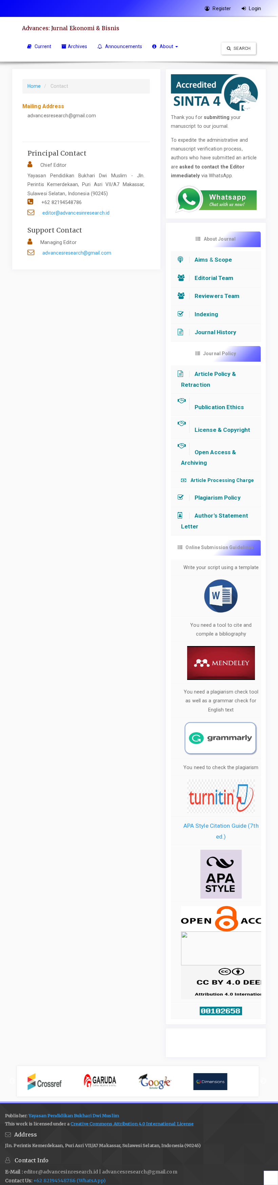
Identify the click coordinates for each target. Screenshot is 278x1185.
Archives (77, 46)
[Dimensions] (221, 1081)
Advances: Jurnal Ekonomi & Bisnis (70, 28)
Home (34, 86)
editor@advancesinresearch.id (76, 213)
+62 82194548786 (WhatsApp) (69, 1181)
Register (221, 8)
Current (42, 46)
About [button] (166, 46)
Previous (12, 1081)
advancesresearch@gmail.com (76, 253)
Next (263, 1081)
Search (242, 48)
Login (254, 8)
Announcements (123, 46)
